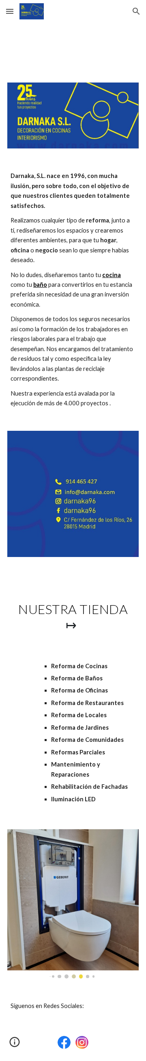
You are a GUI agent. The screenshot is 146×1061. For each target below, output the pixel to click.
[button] (9, 11)
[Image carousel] (73, 903)
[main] (73, 289)
